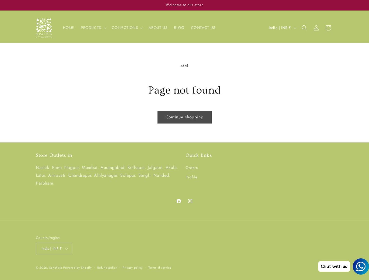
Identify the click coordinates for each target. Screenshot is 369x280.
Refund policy (107, 267)
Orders (192, 167)
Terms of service (160, 267)
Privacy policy (133, 267)
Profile (191, 177)
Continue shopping (185, 117)
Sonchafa (55, 267)
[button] (93, 27)
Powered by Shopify (77, 267)
